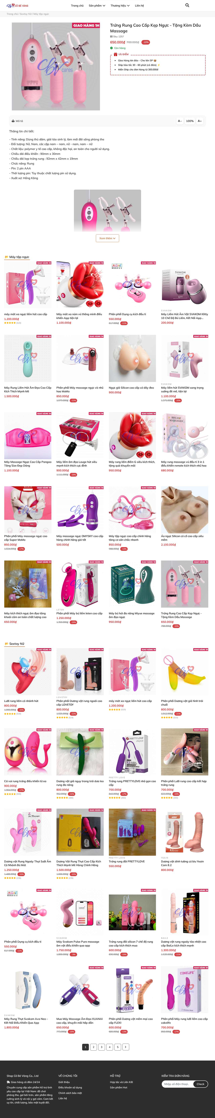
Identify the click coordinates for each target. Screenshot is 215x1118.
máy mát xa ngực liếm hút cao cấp (25, 314)
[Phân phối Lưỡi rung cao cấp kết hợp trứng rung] (184, 751)
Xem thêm (106, 238)
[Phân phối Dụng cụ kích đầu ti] (132, 284)
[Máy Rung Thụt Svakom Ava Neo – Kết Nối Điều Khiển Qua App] (27, 989)
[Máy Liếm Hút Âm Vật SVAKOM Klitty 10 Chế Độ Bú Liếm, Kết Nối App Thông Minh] (184, 284)
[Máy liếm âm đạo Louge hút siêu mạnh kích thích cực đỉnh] (80, 435)
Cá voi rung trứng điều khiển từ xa (25, 781)
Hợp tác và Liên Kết (121, 1082)
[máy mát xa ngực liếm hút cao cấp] (27, 284)
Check (200, 1084)
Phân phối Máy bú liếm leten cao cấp (79, 613)
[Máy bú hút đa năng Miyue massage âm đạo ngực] (132, 584)
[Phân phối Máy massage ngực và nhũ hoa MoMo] (80, 358)
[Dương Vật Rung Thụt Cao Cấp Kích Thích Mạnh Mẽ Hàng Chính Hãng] (80, 832)
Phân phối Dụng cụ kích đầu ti (127, 314)
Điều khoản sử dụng (70, 1087)
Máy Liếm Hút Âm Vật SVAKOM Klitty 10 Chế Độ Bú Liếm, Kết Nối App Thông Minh (184, 317)
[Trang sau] (125, 1047)
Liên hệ (62, 1098)
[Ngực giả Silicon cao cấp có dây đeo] (132, 358)
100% (190, 121)
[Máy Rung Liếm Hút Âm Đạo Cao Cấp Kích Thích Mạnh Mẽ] (27, 358)
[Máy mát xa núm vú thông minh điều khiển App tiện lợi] (80, 284)
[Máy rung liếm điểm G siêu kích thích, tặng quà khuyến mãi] (132, 435)
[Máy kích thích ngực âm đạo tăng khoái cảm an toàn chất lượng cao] (27, 584)
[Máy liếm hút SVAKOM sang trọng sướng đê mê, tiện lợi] (184, 358)
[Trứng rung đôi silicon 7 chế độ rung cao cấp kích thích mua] (132, 912)
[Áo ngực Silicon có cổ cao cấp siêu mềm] (184, 509)
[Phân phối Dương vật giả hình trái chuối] (184, 671)
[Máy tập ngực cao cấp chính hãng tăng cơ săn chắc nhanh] (132, 509)
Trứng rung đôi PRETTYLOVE (127, 861)
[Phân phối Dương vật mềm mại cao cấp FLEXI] (132, 989)
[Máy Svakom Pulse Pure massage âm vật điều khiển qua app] (80, 912)
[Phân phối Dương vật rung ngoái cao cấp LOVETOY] (80, 671)
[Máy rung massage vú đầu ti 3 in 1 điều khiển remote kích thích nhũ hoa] (184, 435)
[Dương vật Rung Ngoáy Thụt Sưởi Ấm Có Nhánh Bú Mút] (27, 832)
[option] (56, 66)
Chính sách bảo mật (70, 1093)
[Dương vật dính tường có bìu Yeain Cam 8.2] (184, 832)
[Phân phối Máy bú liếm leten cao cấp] (80, 584)
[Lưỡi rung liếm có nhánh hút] (27, 671)
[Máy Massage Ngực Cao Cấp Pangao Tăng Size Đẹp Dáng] (27, 435)
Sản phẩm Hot (118, 1087)
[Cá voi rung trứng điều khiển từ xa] (27, 751)
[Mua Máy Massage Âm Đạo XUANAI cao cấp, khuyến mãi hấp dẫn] (80, 989)
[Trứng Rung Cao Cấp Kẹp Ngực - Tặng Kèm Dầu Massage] (56, 66)
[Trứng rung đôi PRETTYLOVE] (132, 832)
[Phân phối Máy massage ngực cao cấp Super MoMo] (27, 509)
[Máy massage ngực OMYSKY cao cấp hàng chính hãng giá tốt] (80, 509)
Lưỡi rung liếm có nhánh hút (21, 701)
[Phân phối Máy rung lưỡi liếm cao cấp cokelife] (184, 989)
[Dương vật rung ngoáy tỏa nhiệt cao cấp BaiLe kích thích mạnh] (184, 912)
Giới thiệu (64, 1082)
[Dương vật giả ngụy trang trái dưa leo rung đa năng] (80, 751)
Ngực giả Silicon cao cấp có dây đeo (131, 387)
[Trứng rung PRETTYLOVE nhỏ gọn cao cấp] (132, 751)
